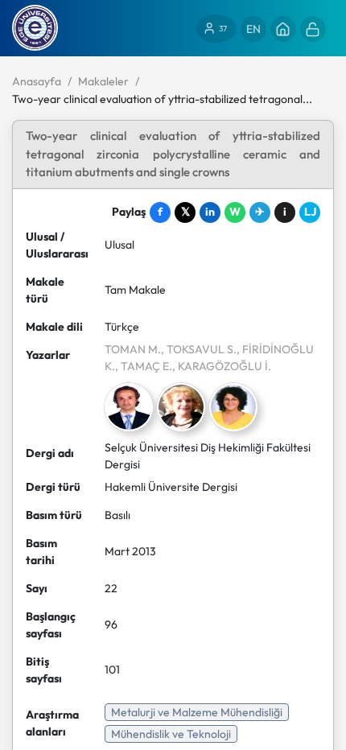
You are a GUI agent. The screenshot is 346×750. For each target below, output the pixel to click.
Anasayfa (36, 81)
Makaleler (103, 81)
